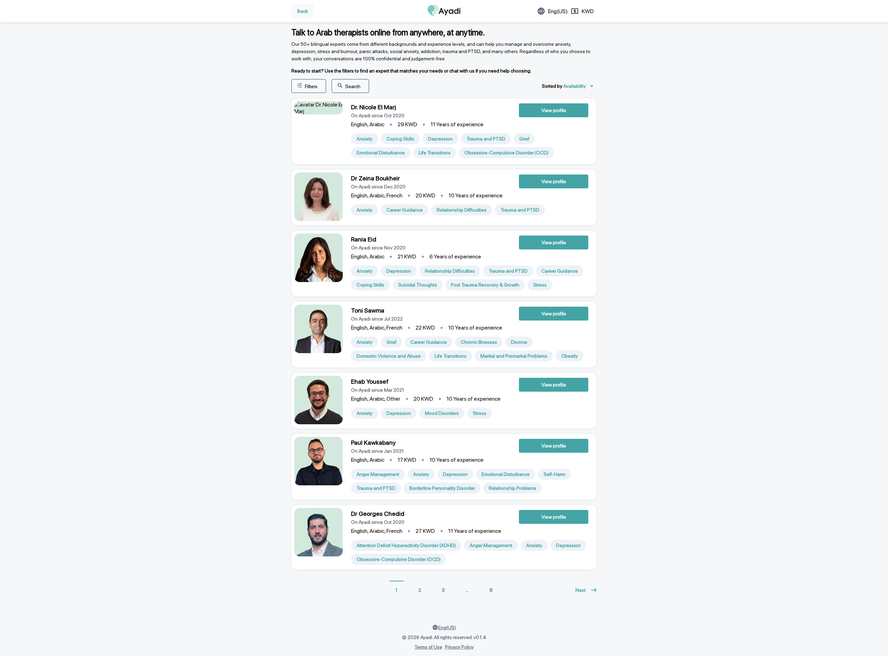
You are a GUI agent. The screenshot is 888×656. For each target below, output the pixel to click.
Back (302, 11)
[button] (586, 590)
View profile (553, 110)
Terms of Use (428, 647)
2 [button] (419, 590)
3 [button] (443, 590)
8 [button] (491, 590)
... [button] (467, 590)
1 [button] (396, 590)
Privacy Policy (459, 647)
